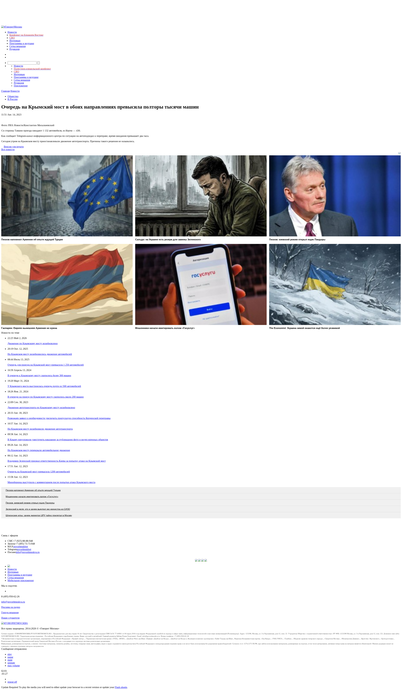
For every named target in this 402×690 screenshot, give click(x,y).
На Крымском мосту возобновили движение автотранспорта (40, 429)
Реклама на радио (10, 607)
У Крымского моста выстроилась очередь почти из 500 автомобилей (44, 386)
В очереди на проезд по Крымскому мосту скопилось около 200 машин (46, 396)
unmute (11, 662)
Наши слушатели (10, 617)
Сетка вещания (17, 46)
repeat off (12, 682)
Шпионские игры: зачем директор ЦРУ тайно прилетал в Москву (39, 515)
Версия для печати (14, 146)
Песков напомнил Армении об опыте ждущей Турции (33, 490)
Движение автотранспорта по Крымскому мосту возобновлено (41, 407)
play (10, 654)
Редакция (14, 49)
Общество (13, 96)
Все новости (8, 149)
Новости (12, 32)
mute (10, 660)
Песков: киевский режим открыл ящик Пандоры (30, 503)
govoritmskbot (21, 546)
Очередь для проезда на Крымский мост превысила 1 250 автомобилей (46, 364)
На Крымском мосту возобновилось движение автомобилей (40, 354)
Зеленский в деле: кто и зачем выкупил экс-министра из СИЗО (38, 509)
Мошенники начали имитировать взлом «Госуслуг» (32, 496)
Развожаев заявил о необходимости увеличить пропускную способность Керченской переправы (59, 418)
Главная (5, 91)
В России (13, 99)
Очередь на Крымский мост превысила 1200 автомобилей (39, 471)
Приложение (21, 85)
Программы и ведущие (21, 43)
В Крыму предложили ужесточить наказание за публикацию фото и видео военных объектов (58, 439)
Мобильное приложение (21, 580)
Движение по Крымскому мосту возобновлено (33, 343)
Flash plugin (121, 687)
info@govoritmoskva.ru (28, 552)
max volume (14, 665)
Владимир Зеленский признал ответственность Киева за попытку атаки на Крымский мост (57, 461)
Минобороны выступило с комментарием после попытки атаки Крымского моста (51, 482)
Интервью (14, 40)
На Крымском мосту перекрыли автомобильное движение (39, 450)
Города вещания (10, 612)
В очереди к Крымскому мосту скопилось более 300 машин (39, 375)
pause (10, 657)
